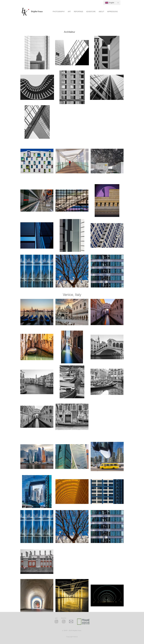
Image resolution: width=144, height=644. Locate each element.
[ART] (56, 621)
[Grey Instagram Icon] (63, 621)
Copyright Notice (72, 637)
